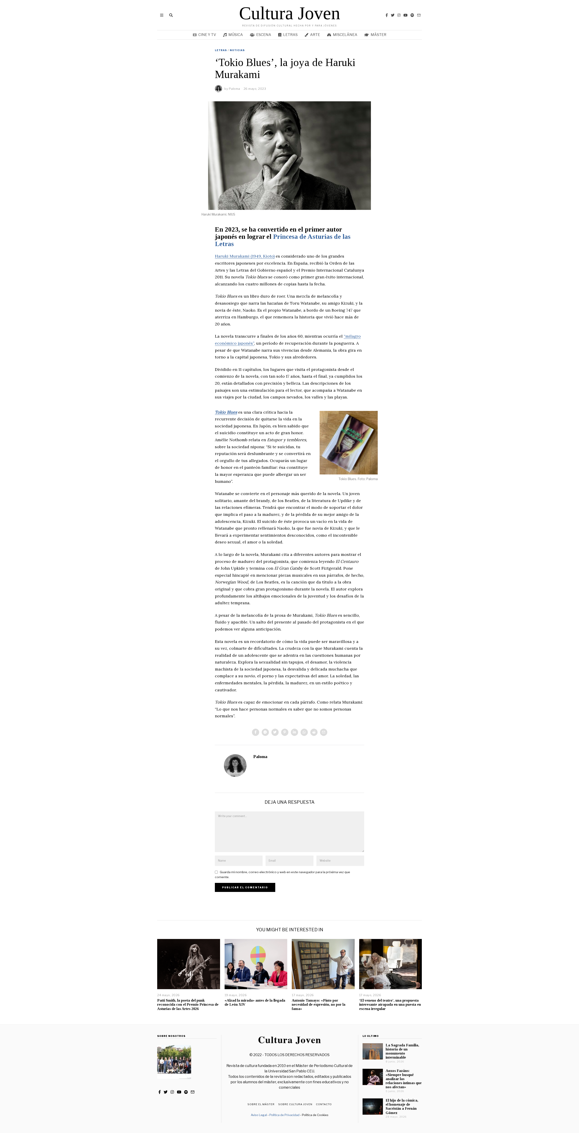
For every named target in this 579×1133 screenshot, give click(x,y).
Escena (263, 35)
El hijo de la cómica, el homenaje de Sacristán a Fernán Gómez (402, 1106)
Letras (290, 35)
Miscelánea (345, 35)
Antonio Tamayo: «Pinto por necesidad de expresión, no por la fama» (318, 1004)
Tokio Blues (226, 412)
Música (235, 35)
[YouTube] (405, 15)
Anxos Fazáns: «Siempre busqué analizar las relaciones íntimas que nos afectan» (404, 1079)
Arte (315, 35)
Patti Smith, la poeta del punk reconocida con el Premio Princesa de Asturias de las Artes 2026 (187, 1004)
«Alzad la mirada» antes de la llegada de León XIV (255, 1002)
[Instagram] (399, 15)
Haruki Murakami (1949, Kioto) (245, 256)
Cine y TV (207, 35)
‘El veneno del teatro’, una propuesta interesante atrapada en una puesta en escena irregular (390, 1004)
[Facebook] (386, 15)
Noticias (237, 50)
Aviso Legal (259, 1115)
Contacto (324, 1104)
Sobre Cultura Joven (295, 1104)
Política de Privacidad (284, 1115)
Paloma (260, 756)
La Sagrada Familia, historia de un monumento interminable (402, 1051)
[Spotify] (412, 15)
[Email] (419, 15)
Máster (378, 35)
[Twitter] (393, 15)
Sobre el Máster (261, 1104)
